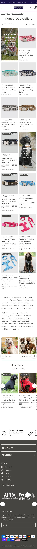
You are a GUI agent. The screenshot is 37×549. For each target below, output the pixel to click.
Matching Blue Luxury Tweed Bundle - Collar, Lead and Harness (9, 281)
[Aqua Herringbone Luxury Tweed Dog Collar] (9, 72)
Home (3, 13)
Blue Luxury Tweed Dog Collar (26, 199)
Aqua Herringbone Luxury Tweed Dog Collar (8, 90)
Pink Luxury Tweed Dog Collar (8, 240)
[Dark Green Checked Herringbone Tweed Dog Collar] (9, 183)
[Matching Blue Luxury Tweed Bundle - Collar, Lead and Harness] (9, 262)
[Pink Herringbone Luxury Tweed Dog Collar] (27, 38)
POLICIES (6, 455)
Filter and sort (10, 24)
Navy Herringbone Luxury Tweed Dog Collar (26, 90)
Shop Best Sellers (18, 369)
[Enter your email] (34, 525)
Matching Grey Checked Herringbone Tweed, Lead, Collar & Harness (27, 282)
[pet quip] (27, 497)
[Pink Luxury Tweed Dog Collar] (9, 224)
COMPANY (7, 448)
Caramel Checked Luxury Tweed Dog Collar (26, 124)
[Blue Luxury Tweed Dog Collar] (27, 183)
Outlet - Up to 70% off (14, 2)
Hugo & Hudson (24, 50)
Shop (8, 13)
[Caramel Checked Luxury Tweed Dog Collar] (27, 107)
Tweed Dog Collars (17, 13)
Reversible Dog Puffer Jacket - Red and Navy (27, 399)
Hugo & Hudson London (24, 275)
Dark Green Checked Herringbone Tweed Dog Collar (9, 201)
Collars (9, 357)
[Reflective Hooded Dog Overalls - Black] (9, 383)
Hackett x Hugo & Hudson (7, 155)
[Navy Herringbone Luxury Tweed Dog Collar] (27, 72)
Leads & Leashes (27, 357)
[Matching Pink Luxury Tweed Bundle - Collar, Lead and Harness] (27, 224)
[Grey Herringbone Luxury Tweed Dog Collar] (9, 107)
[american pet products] (9, 497)
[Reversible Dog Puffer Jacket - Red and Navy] (27, 383)
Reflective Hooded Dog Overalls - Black (8, 399)
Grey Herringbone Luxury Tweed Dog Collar (8, 124)
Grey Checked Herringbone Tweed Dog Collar (8, 160)
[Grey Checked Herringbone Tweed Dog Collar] (9, 142)
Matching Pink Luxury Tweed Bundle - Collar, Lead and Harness (27, 242)
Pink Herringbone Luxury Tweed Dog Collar (26, 55)
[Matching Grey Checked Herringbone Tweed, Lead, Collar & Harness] (27, 262)
